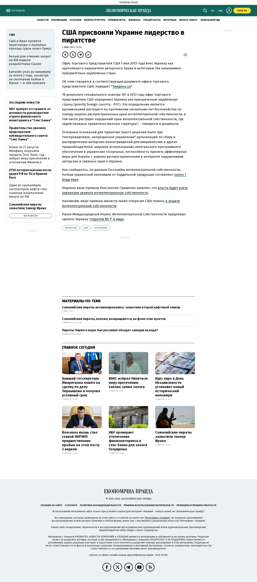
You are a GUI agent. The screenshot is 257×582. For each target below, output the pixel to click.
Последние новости (24, 102)
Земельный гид (210, 20)
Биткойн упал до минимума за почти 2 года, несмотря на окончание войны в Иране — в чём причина (30, 77)
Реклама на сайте (51, 505)
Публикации (59, 20)
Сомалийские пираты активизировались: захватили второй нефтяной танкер (121, 307)
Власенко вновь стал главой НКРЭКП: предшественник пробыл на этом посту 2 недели (80, 440)
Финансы (134, 20)
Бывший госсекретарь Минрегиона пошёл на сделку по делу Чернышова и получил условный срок (81, 386)
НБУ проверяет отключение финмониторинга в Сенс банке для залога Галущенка (128, 440)
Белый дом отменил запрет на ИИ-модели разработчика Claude (30, 60)
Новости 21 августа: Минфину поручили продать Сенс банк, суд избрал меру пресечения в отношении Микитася (29, 154)
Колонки (75, 20)
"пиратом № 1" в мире (106, 219)
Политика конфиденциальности (100, 505)
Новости (42, 20)
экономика (101, 227)
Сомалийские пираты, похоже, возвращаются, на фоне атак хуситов (114, 319)
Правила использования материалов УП (149, 505)
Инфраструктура (94, 20)
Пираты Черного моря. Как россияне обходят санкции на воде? (110, 330)
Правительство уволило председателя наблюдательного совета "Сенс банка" (28, 133)
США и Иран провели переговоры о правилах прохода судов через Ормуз (30, 44)
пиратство (71, 227)
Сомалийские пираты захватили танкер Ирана (173, 436)
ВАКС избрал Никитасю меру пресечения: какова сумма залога (128, 382)
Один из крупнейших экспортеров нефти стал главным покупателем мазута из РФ (28, 191)
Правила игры (117, 20)
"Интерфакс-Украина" (157, 517)
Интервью (169, 20)
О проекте (71, 505)
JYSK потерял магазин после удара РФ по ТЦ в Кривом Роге (30, 174)
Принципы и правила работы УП (196, 505)
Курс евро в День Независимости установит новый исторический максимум (169, 386)
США (85, 227)
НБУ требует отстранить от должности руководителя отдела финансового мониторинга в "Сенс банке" (30, 114)
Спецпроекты (152, 20)
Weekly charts (188, 20)
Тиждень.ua (121, 86)
